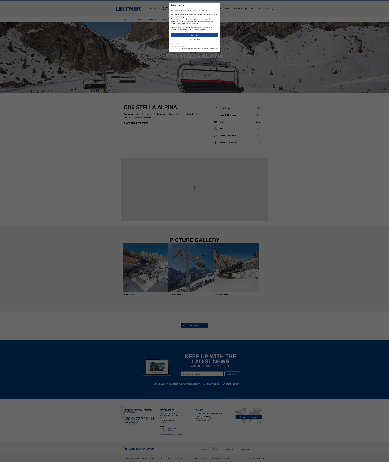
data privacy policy (177, 17)
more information (194, 39)
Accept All (194, 35)
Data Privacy (213, 48)
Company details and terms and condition (194, 48)
